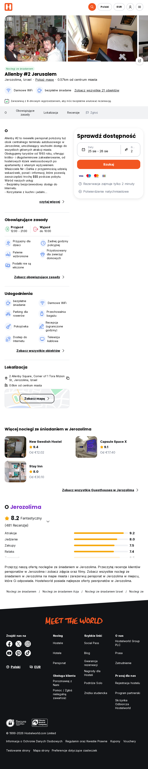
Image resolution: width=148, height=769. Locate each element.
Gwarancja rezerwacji (91, 663)
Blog (87, 653)
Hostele (58, 643)
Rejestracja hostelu (127, 683)
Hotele (57, 653)
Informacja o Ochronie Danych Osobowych (34, 741)
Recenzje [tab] (73, 112)
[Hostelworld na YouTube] (9, 653)
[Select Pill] (92, 7)
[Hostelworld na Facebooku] (9, 644)
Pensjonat (59, 663)
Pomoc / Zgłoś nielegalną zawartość (62, 694)
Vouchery (129, 741)
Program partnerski (127, 693)
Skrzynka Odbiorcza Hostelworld (123, 704)
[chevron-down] (48, 521)
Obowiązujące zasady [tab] (25, 112)
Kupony (115, 741)
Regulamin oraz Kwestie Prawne (86, 741)
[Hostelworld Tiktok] (28, 653)
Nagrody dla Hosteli (92, 673)
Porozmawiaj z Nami (62, 683)
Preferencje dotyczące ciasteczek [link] (74, 750)
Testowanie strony (18, 750)
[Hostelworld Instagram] (28, 644)
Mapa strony (41, 750)
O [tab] (6, 112)
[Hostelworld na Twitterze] (18, 644)
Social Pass (91, 643)
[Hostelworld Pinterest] (18, 653)
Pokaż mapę (44, 80)
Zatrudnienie (123, 663)
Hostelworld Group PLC (127, 643)
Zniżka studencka (95, 693)
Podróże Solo (93, 683)
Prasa (119, 653)
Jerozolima (13, 80)
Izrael (27, 80)
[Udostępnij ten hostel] (139, 61)
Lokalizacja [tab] (51, 112)
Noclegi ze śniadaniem (19, 68)
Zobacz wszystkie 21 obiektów (96, 90)
